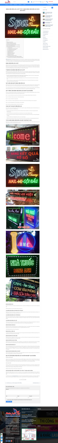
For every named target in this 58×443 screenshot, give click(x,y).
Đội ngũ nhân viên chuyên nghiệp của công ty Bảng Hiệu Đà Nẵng (15, 57)
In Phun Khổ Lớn (45, 38)
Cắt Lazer (44, 37)
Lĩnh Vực (6, 4)
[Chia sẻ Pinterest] (24, 379)
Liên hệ (24, 4)
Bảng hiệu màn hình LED (10, 54)
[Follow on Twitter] (49, 4)
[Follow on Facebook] (47, 4)
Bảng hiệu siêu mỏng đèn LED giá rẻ (12, 55)
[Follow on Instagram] (48, 4)
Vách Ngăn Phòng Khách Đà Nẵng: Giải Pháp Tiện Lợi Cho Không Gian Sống (49, 20)
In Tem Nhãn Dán (45, 40)
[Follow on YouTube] (52, 4)
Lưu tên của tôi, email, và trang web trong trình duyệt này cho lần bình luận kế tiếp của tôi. (19, 399)
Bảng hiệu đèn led (10, 47)
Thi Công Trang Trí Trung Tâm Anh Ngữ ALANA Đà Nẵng (48, 13)
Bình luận (7, 389)
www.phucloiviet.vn (29, 415)
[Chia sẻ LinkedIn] (25, 379)
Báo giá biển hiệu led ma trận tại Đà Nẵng (48, 22)
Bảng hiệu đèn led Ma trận (11, 53)
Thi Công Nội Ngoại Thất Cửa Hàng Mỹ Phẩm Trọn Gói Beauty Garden (48, 16)
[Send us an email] (50, 4)
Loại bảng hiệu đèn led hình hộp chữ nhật (13, 48)
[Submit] (28, 2)
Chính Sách (15, 4)
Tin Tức (11, 4)
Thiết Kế (20, 4)
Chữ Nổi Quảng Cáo (45, 32)
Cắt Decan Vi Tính (45, 44)
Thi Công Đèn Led (45, 34)
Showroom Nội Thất (45, 49)
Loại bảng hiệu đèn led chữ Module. (12, 49)
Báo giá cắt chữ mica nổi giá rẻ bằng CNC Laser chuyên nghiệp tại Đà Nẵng (49, 25)
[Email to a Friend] (22, 379)
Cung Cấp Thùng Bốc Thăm (46, 46)
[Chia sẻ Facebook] (20, 379)
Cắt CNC (44, 35)
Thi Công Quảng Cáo (45, 31)
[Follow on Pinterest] (51, 4)
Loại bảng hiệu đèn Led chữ (11, 50)
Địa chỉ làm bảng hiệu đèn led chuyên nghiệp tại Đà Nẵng (14, 56)
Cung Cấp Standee (45, 47)
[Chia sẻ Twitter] (21, 379)
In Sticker (44, 41)
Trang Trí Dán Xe (45, 43)
